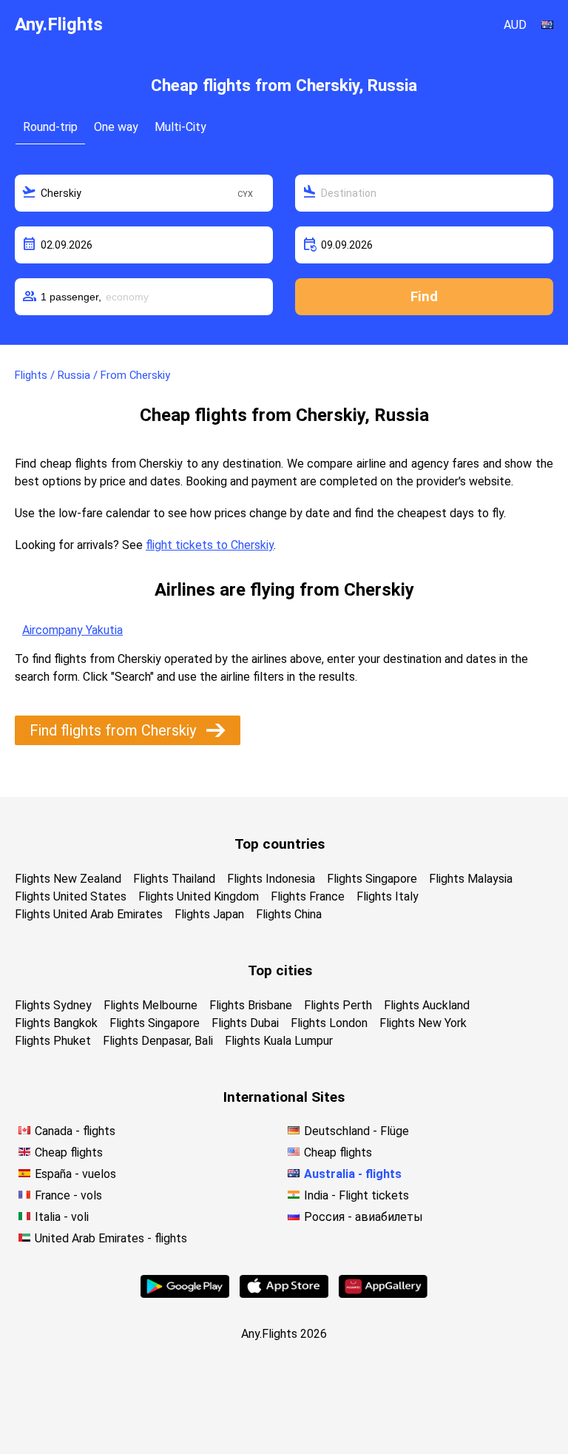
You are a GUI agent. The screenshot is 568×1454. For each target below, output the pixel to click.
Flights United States (70, 896)
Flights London (329, 1023)
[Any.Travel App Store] (284, 1294)
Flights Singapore (372, 879)
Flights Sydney (53, 1005)
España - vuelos (75, 1174)
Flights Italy (387, 896)
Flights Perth (338, 1005)
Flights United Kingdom (198, 896)
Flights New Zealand (68, 879)
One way (116, 127)
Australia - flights (353, 1174)
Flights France (308, 896)
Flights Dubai (245, 1023)
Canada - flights (75, 1131)
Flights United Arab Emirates (89, 914)
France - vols (68, 1195)
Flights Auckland (427, 1005)
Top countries (279, 843)
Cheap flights (69, 1152)
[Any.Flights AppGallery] (383, 1294)
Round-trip (50, 127)
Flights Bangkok (56, 1023)
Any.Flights (59, 24)
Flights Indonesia (271, 879)
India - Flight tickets (356, 1195)
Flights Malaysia (471, 879)
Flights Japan (209, 914)
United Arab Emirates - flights (111, 1238)
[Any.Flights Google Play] (185, 1294)
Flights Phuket (53, 1041)
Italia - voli (62, 1217)
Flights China (289, 914)
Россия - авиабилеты (363, 1217)
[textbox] (144, 193)
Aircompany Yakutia (72, 630)
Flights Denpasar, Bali (158, 1041)
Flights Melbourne (150, 1005)
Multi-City (180, 127)
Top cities (280, 970)
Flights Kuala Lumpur (279, 1041)
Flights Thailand (174, 879)
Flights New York (423, 1023)
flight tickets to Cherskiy (210, 545)
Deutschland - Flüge (356, 1131)
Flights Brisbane (250, 1005)
